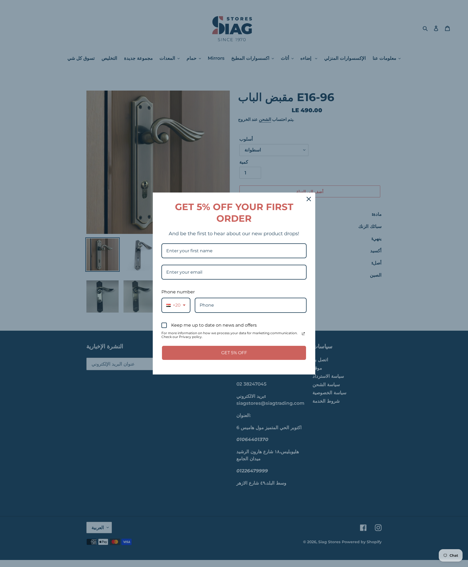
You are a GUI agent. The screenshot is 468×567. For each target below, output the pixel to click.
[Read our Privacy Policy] (303, 333)
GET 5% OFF (234, 352)
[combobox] (175, 305)
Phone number (178, 291)
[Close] (308, 199)
